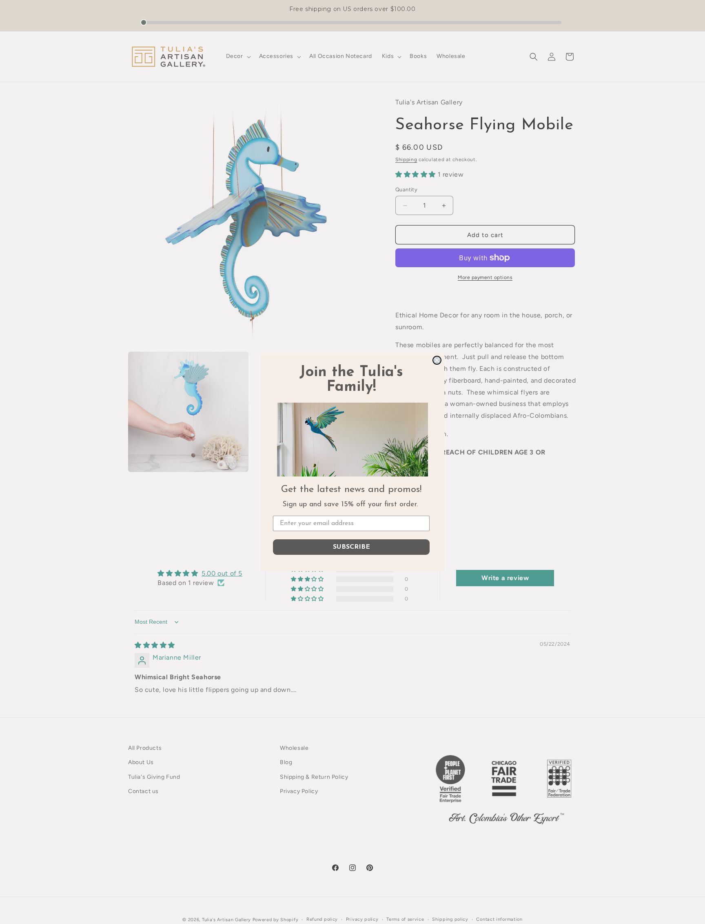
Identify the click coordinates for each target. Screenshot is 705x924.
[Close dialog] (437, 360)
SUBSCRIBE (351, 547)
